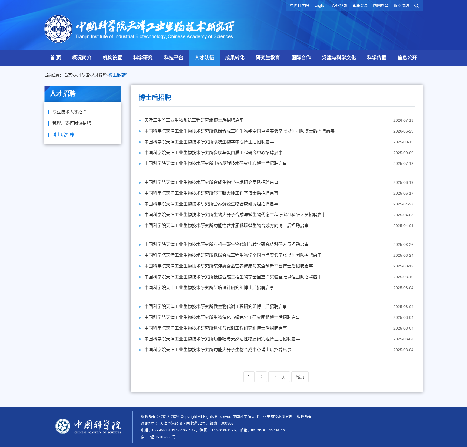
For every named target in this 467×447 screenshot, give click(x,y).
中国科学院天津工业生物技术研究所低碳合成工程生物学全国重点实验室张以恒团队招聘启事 (233, 255)
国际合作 (301, 57)
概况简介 (82, 57)
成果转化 (235, 57)
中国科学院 (299, 5)
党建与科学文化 (339, 57)
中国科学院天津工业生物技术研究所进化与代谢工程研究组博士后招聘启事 (215, 328)
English (320, 5)
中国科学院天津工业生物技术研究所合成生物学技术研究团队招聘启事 (211, 182)
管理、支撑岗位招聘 (71, 123)
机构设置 (112, 57)
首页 (68, 75)
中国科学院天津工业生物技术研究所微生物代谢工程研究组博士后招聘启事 (215, 306)
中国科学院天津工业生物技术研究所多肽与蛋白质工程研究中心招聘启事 (213, 152)
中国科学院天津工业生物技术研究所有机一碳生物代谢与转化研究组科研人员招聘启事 (226, 244)
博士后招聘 (118, 75)
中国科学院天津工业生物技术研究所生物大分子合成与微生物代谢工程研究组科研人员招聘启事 (235, 214)
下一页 (279, 377)
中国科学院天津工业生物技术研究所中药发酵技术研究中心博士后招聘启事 (215, 163)
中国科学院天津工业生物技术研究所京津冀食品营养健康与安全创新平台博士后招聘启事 (228, 266)
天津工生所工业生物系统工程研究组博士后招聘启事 (194, 120)
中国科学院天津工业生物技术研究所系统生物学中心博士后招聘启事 (209, 142)
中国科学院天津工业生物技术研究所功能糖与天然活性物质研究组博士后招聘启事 (222, 339)
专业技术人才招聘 (69, 112)
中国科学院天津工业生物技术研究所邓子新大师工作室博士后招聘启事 (211, 193)
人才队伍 (204, 57)
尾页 (300, 377)
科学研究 (143, 57)
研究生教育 (268, 57)
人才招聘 (98, 75)
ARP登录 (339, 5)
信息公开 (407, 57)
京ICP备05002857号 (158, 437)
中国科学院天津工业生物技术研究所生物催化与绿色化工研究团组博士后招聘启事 (222, 317)
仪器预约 (401, 5)
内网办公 (380, 5)
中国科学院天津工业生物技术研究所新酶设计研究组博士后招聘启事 (209, 287)
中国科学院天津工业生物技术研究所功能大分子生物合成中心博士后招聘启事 (217, 349)
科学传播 (376, 57)
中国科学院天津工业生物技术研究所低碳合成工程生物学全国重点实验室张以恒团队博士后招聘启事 (239, 131)
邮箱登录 (360, 5)
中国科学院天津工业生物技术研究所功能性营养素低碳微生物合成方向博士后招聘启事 (226, 225)
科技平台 (174, 57)
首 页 (55, 57)
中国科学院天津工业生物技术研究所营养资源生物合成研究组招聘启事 (211, 204)
